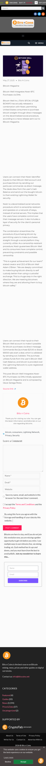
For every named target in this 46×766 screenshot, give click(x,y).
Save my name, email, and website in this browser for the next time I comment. (23, 496)
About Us (9, 735)
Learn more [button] (8, 758)
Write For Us (9, 740)
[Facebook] (35, 14)
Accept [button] (23, 762)
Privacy (8, 435)
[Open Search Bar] (29, 43)
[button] (23, 36)
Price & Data (7, 707)
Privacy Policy (9, 508)
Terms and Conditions (25, 504)
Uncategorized (9, 710)
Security (16, 435)
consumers (17, 432)
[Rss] (43, 14)
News (4, 703)
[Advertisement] (23, 150)
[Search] (43, 8)
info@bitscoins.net (21, 676)
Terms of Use (21, 735)
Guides (5, 699)
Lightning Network (31, 432)
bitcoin (8, 432)
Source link (8, 389)
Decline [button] (8, 762)
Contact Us (21, 740)
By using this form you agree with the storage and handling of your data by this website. (22, 517)
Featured (6, 695)
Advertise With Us (35, 740)
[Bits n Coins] (5, 43)
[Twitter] (39, 14)
